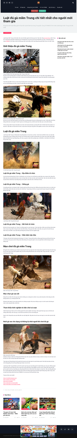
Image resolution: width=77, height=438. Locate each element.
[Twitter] (7, 3)
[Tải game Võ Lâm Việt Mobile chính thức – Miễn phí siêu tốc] (11, 404)
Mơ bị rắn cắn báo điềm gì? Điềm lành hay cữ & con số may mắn (29, 413)
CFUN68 (7, 41)
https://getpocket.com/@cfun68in (10, 382)
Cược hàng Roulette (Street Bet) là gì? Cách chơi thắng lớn (47, 413)
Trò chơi (16, 7)
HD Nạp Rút (22, 7)
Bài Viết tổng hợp (7, 32)
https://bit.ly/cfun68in (8, 381)
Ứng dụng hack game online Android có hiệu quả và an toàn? (65, 50)
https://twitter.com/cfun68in (9, 379)
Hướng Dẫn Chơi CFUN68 (32, 7)
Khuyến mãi (59, 7)
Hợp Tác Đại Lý (52, 7)
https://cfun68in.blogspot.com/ (10, 378)
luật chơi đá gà (47, 38)
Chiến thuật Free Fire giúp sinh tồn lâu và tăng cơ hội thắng (64, 46)
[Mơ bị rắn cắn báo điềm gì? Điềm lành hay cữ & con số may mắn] (29, 404)
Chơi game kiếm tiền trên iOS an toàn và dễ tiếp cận (65, 42)
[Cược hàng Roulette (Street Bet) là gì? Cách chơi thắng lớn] (47, 404)
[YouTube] (9, 3)
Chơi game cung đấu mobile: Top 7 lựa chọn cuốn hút (64, 57)
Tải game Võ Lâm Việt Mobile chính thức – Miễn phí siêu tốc (10, 413)
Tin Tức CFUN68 (43, 7)
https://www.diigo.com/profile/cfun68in (11, 384)
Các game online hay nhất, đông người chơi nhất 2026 (64, 53)
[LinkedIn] (12, 3)
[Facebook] (4, 3)
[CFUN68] (38, 2)
